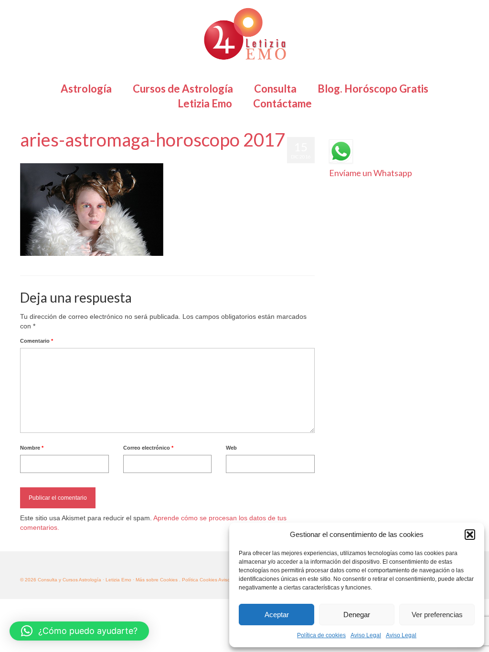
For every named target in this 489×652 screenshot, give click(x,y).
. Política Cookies (198, 579)
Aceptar (277, 614)
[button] (470, 534)
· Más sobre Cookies (155, 579)
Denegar (356, 614)
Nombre (31, 448)
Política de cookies (321, 635)
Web (231, 448)
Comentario (36, 341)
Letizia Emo (47, 158)
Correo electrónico (148, 448)
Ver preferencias (437, 614)
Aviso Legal (366, 635)
